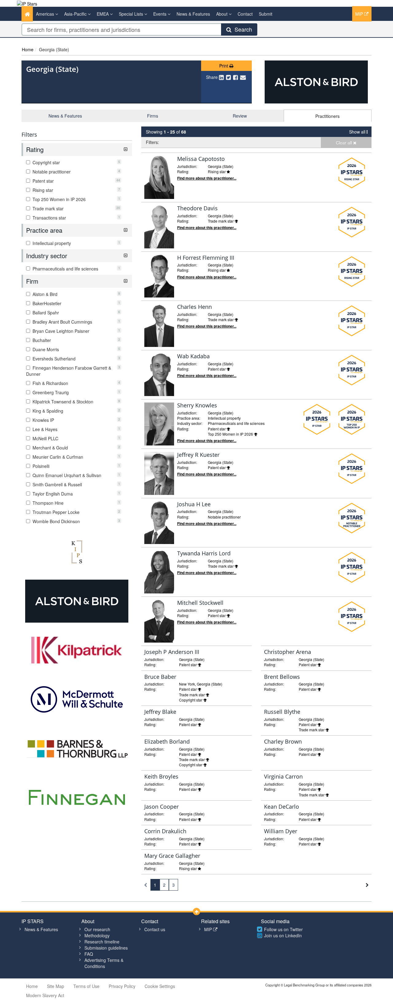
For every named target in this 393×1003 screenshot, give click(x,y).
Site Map (55, 986)
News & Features (193, 14)
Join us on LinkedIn (283, 935)
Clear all (344, 142)
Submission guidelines (106, 948)
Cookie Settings (160, 986)
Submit (265, 14)
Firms (152, 116)
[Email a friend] (243, 77)
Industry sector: (189, 423)
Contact (245, 14)
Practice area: (188, 418)
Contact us (154, 929)
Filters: (152, 142)
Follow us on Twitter (283, 929)
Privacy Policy (122, 986)
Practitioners (327, 116)
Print (224, 66)
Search (242, 29)
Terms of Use (86, 986)
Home (27, 49)
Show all (358, 132)
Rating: (183, 171)
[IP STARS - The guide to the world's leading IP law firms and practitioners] (27, 3)
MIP (359, 14)
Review (240, 116)
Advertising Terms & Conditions (103, 963)
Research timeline (101, 942)
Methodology (97, 935)
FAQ (88, 954)
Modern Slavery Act (45, 995)
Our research (97, 929)
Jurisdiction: (187, 166)
